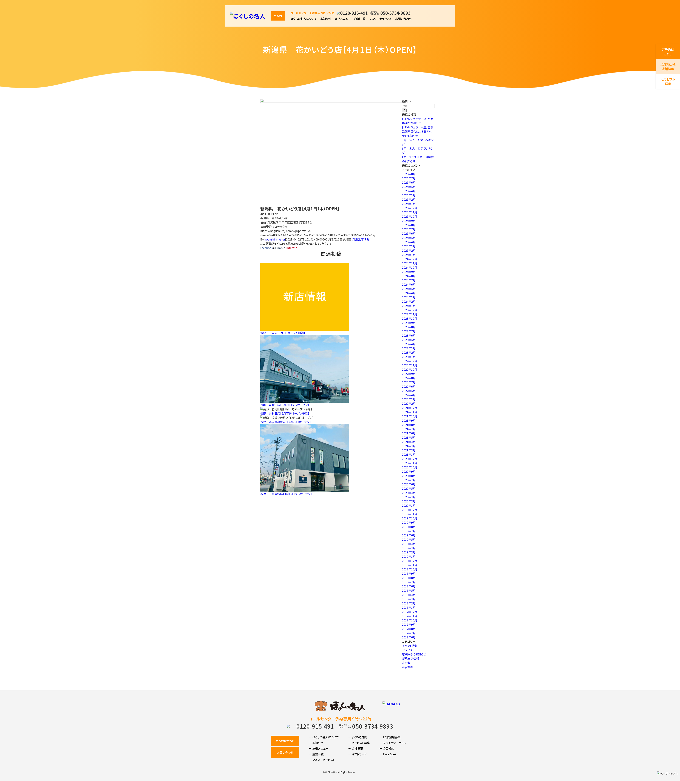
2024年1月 (409, 306)
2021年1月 (409, 454)
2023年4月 (409, 344)
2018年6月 (409, 586)
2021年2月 (409, 450)
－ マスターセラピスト (322, 760)
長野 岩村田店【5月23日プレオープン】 (284, 405)
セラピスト (408, 650)
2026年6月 (409, 182)
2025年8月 (409, 225)
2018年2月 (409, 603)
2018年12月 (409, 561)
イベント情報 (410, 646)
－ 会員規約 (386, 748)
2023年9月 (409, 323)
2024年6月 (409, 284)
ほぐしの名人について (303, 18)
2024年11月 (409, 263)
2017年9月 (409, 624)
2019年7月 (409, 531)
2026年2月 (409, 199)
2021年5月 (409, 437)
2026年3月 (409, 195)
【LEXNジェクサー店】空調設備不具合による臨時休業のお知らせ (417, 131)
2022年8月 (409, 378)
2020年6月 (409, 484)
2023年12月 (409, 310)
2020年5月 (409, 488)
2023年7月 (409, 331)
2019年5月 (409, 539)
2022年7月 (409, 382)
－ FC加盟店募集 (390, 737)
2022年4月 (409, 395)
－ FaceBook (387, 754)
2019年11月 (409, 514)
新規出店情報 (360, 239)
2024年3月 (409, 297)
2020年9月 (409, 471)
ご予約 (278, 16)
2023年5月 (409, 340)
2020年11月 (409, 463)
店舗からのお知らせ (414, 654)
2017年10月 (409, 620)
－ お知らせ (316, 743)
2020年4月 (409, 493)
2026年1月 (409, 204)
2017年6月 (409, 637)
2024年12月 (409, 259)
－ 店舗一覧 (316, 754)
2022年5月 (409, 391)
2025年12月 (409, 208)
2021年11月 (409, 412)
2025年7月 (409, 229)
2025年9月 (409, 221)
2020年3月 (409, 497)
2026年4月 (409, 191)
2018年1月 (409, 607)
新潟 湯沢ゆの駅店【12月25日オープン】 (285, 422)
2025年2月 (409, 250)
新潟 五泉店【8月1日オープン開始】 (282, 333)
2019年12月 (409, 510)
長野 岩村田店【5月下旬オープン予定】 (284, 413)
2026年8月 (409, 174)
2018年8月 (409, 578)
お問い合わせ (403, 18)
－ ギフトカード (357, 754)
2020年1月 (409, 505)
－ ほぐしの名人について (324, 737)
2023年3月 (409, 348)
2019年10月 (409, 518)
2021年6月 (409, 433)
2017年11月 (409, 616)
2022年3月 (409, 399)
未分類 (406, 663)
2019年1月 (409, 556)
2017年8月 (409, 629)
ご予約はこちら (285, 741)
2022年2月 (409, 403)
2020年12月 (409, 459)
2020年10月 (409, 467)
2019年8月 (409, 527)
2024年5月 (409, 289)
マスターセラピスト (380, 18)
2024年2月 (409, 301)
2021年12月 (409, 408)
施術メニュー (343, 18)
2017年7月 (409, 633)
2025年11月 (409, 212)
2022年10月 (409, 369)
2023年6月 (409, 335)
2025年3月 (409, 246)
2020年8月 (409, 476)
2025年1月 (409, 255)
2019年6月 (409, 535)
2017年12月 (409, 612)
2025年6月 (409, 233)
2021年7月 (409, 429)
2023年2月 (409, 352)
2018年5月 (409, 590)
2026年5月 (409, 187)
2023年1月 (409, 357)
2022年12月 (409, 361)
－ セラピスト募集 (359, 743)
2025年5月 (409, 238)
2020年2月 (409, 501)
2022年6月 (409, 386)
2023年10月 (409, 318)
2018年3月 (409, 599)
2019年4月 (409, 544)
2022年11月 (409, 365)
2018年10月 (409, 569)
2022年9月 (409, 374)
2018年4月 (409, 595)
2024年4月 (409, 293)
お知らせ (325, 18)
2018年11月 (409, 565)
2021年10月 (409, 416)
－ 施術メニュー (318, 748)
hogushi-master (274, 239)
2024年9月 (409, 272)
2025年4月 (409, 242)
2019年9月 (409, 522)
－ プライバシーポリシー (394, 743)
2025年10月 (409, 216)
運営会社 (407, 667)
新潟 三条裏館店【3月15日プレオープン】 (286, 494)
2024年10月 (409, 267)
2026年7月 (409, 178)
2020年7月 (409, 480)
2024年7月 (409, 280)
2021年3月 (409, 446)
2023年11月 (409, 314)
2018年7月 (409, 582)
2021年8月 (409, 425)
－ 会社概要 (355, 748)
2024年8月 (409, 276)
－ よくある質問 (357, 737)
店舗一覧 (360, 18)
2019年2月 (409, 552)
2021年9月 (409, 420)
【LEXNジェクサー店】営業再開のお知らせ (417, 121)
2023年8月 (409, 327)
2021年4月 (409, 442)
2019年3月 (409, 548)
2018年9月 (409, 573)
